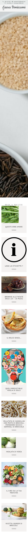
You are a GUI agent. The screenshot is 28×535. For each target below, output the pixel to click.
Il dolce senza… (14, 338)
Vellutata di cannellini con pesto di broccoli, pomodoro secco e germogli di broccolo (14, 424)
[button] (3, 9)
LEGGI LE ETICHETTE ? (14, 266)
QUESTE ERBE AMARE (14, 227)
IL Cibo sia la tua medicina (14, 492)
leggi (14, 230)
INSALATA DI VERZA (14, 452)
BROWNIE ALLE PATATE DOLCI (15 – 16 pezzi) (14, 298)
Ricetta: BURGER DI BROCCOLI (14, 524)
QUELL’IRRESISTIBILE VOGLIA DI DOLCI (14, 389)
